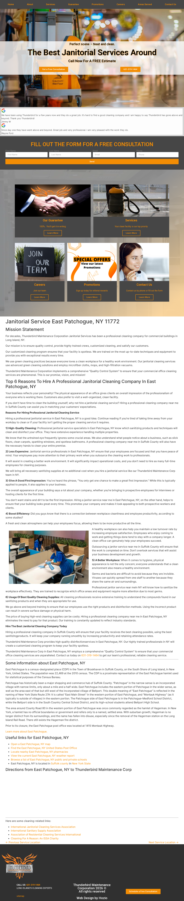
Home (11, 4)
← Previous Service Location (23, 842)
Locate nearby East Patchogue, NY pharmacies (39, 751)
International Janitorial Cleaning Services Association (43, 826)
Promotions (98, 4)
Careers (121, 4)
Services (50, 4)
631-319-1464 (90, 655)
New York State (81, 763)
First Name (10, 151)
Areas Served (145, 4)
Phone (139, 151)
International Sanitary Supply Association (36, 830)
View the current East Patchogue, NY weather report (42, 755)
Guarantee (73, 4)
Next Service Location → (163, 842)
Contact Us (170, 4)
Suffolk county (59, 763)
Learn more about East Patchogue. (26, 731)
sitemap (20, 896)
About (30, 4)
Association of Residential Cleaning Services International (46, 834)
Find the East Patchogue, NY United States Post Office (44, 748)
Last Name (54, 151)
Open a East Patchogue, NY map (30, 744)
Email (95, 151)
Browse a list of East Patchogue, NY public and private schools (49, 759)
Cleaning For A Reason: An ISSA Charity (35, 838)
